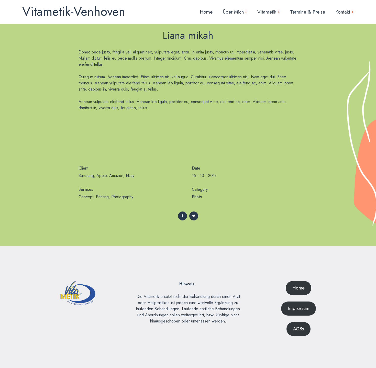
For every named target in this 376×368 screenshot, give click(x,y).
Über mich (235, 11)
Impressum (298, 308)
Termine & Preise (307, 11)
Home (206, 11)
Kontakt (344, 11)
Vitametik (268, 11)
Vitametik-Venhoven (73, 11)
